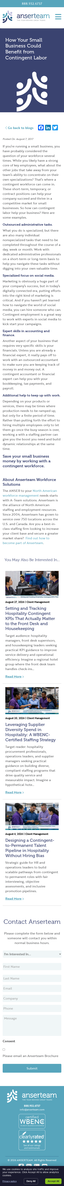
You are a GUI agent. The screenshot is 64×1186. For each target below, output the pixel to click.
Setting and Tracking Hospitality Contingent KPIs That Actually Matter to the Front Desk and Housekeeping (30, 618)
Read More (13, 676)
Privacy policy (9, 1181)
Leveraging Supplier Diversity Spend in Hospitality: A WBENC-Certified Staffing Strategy (30, 732)
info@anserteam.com (32, 1109)
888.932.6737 (32, 3)
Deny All (30, 1181)
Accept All (53, 1181)
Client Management (37, 602)
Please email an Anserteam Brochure (30, 1055)
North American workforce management (30, 493)
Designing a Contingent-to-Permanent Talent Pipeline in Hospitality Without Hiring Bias (29, 848)
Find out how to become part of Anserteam (26, 540)
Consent (9, 1041)
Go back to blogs (20, 127)
